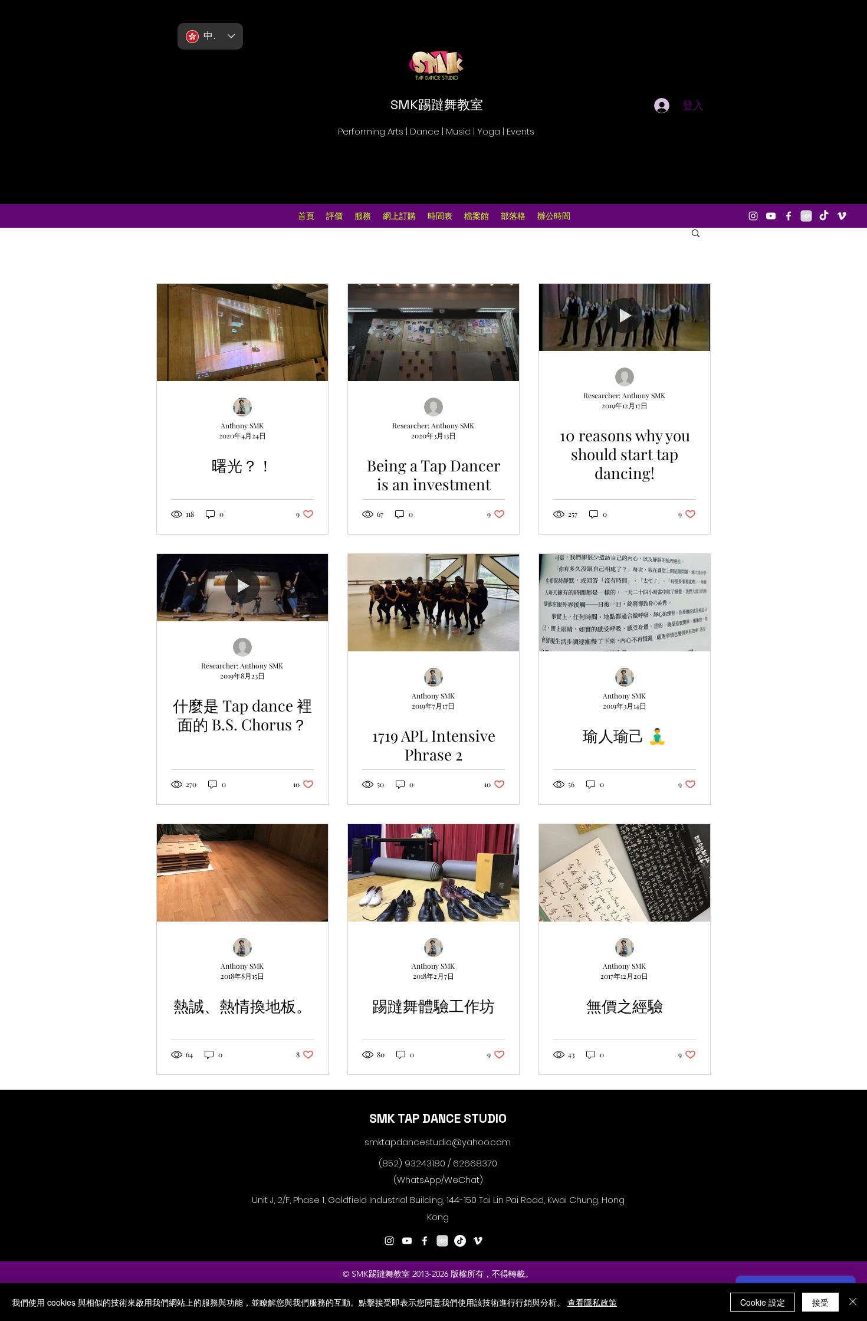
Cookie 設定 (762, 1302)
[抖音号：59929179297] (460, 1241)
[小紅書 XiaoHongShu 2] (806, 216)
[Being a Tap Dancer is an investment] (433, 332)
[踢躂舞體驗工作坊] (433, 873)
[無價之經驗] (624, 873)
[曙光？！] (242, 332)
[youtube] (771, 216)
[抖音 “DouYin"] (824, 216)
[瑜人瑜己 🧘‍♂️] (624, 602)
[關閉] (853, 1302)
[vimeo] (842, 216)
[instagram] (753, 216)
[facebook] (788, 216)
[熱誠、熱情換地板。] (242, 873)
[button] (695, 234)
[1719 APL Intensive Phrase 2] (433, 602)
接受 (820, 1302)
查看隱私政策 (592, 1302)
